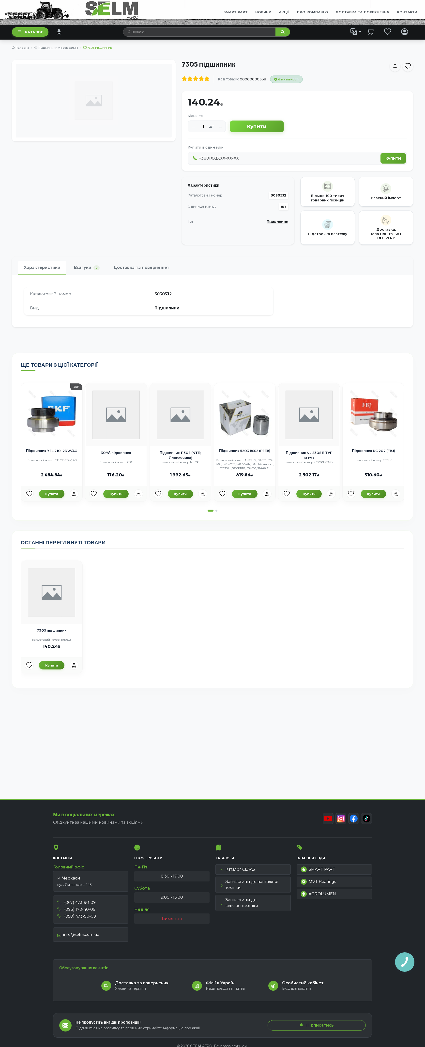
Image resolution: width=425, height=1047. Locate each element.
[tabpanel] (212, 301)
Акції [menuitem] (284, 12)
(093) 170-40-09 (79, 909)
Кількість (196, 116)
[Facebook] (353, 818)
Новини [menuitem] (263, 12)
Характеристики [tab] (42, 267)
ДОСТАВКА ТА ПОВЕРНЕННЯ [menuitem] (362, 12)
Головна (22, 47)
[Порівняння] (58, 31)
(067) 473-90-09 (79, 902)
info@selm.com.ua (81, 934)
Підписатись (319, 1025)
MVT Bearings (322, 881)
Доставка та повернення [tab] (141, 267)
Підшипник (277, 221)
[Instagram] (340, 818)
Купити (257, 126)
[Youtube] (328, 818)
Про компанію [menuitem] (312, 12)
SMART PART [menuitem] (236, 12)
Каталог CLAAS (240, 869)
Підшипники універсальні (58, 47)
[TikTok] (366, 818)
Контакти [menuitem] (407, 12)
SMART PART (322, 869)
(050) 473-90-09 (79, 916)
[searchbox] (199, 32)
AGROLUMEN (322, 894)
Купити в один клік (205, 147)
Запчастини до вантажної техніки (252, 884)
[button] (210, 511)
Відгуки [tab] (86, 267)
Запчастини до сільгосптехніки (242, 902)
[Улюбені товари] (387, 31)
